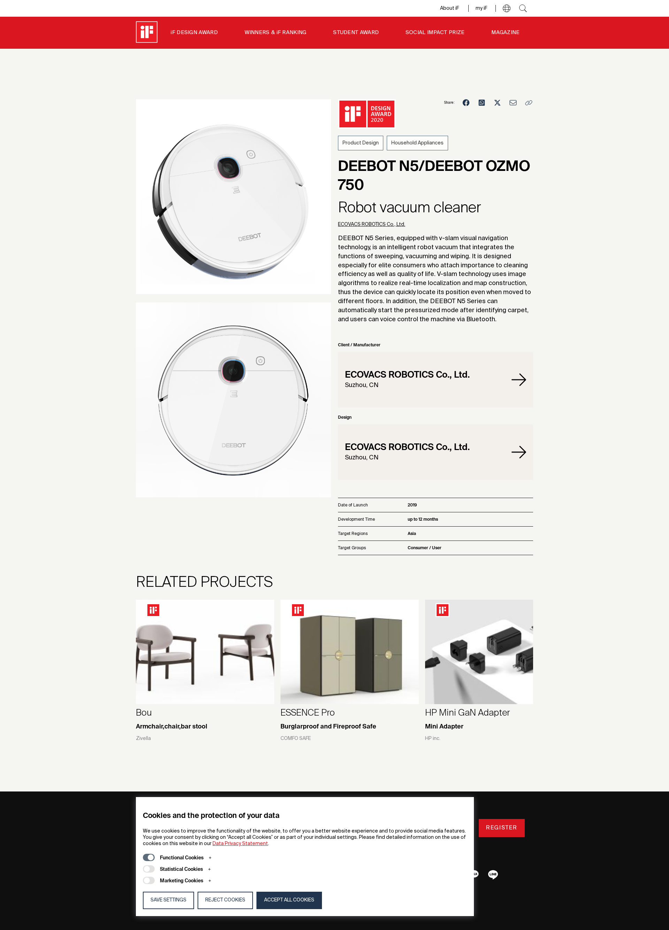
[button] (506, 8)
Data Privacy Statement (240, 843)
